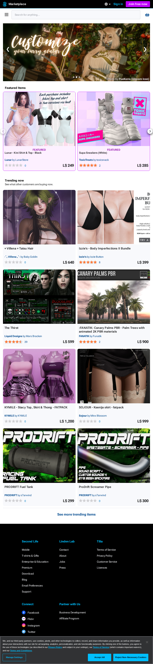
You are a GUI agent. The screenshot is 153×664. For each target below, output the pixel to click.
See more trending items (76, 514)
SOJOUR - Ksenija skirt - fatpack (101, 407)
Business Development (72, 612)
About (62, 555)
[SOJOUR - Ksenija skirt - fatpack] (113, 376)
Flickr (30, 619)
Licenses (102, 567)
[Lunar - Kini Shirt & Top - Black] (39, 119)
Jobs (62, 561)
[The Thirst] (39, 296)
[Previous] (3, 131)
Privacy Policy (105, 555)
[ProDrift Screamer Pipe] (113, 455)
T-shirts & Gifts (30, 555)
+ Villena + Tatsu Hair (18, 248)
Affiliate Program (69, 618)
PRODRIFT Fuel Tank (18, 487)
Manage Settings (14, 657)
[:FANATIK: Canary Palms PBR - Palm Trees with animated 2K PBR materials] (113, 296)
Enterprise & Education (35, 561)
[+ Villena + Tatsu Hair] (39, 217)
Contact (63, 549)
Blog (24, 579)
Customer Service (107, 561)
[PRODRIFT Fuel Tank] (39, 455)
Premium (27, 567)
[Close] (147, 642)
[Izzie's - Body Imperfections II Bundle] (113, 217)
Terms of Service (106, 549)
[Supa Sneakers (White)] (114, 119)
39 (25, 341)
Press (62, 567)
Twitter (31, 631)
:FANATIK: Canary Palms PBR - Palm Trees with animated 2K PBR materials (112, 329)
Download (28, 573)
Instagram (33, 625)
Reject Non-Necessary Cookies (130, 657)
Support (26, 591)
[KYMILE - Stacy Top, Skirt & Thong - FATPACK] (39, 376)
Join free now (137, 4)
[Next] (150, 131)
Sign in (118, 4)
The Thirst (11, 328)
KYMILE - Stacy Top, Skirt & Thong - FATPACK (36, 407)
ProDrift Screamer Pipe (95, 487)
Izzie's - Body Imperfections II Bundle (105, 248)
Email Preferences (32, 585)
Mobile (26, 549)
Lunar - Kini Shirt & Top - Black (23, 152)
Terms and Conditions (21, 650)
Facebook (33, 612)
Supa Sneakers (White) (93, 152)
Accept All (99, 657)
